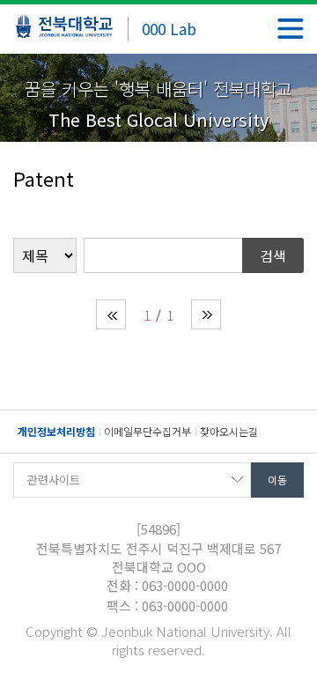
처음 (111, 314)
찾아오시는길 (229, 431)
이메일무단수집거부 (147, 431)
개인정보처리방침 (56, 431)
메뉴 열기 (290, 29)
